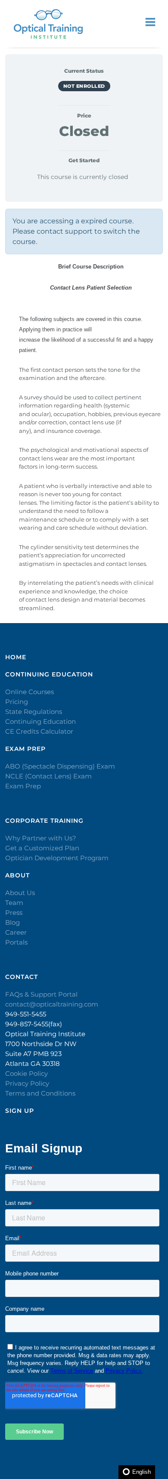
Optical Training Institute (45, 1034)
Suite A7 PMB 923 (33, 1054)
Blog (12, 922)
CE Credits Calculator (39, 731)
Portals (16, 942)
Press (13, 912)
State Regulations (33, 711)
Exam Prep (23, 786)
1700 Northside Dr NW (41, 1044)
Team (14, 903)
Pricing (16, 702)
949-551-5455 (25, 1014)
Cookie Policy (26, 1073)
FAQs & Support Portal (41, 994)
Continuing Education (40, 721)
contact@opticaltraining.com (51, 1004)
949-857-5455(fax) (33, 1024)
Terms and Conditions (40, 1093)
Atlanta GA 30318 (32, 1063)
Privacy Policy (27, 1083)
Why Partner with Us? (40, 838)
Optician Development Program (57, 858)
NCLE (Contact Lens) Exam (48, 776)
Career (16, 932)
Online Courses (29, 692)
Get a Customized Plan (42, 848)
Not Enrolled (84, 86)
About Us (20, 893)
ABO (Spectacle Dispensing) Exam (60, 766)
